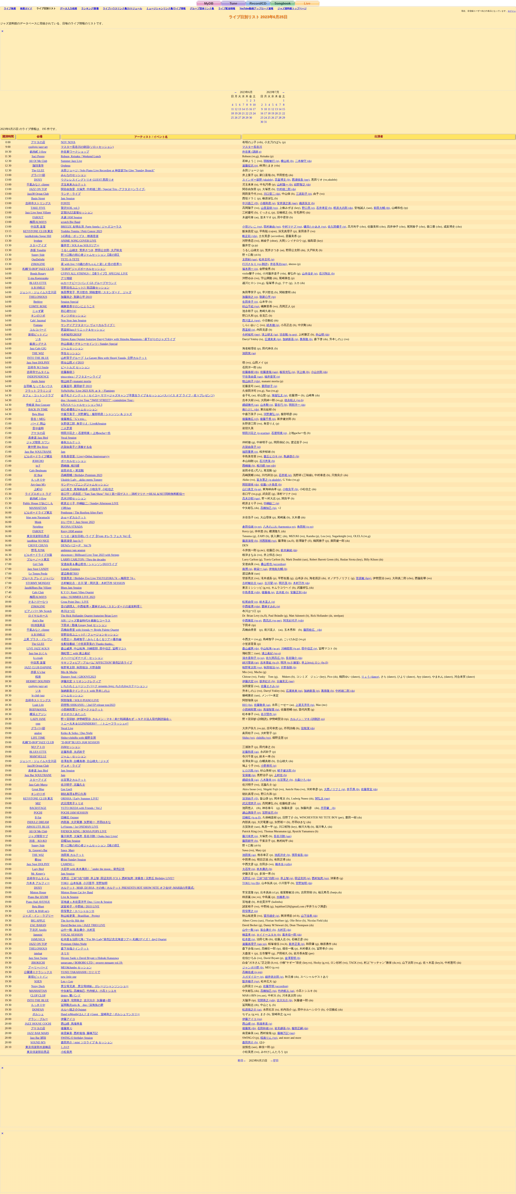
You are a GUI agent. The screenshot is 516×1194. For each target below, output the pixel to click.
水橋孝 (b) (283, 897)
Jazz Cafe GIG (38, 348)
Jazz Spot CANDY (38, 569)
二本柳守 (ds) (303, 161)
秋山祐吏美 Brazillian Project (80, 915)
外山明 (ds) (322, 334)
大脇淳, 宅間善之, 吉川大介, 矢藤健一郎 (86, 1000)
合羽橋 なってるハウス (38, 386)
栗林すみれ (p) (271, 606)
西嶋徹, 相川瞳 (70, 465)
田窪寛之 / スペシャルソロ (77, 911)
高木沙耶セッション (73, 498)
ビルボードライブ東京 (38, 512)
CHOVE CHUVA (38, 545)
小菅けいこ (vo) (252, 226)
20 (239, 113)
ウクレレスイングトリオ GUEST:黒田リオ (87, 179)
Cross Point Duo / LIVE (75, 601)
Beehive (38, 301)
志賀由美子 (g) (251, 446)
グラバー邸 (38, 175)
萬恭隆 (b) (306, 339)
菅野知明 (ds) (304, 883)
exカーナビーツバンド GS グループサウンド (89, 283)
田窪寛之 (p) (250, 911)
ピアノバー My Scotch (38, 611)
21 (243, 113)
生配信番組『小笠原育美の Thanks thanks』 (88, 643)
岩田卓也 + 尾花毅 (72, 470)
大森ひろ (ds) (302, 779)
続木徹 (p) (272, 325)
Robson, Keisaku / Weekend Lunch (81, 156)
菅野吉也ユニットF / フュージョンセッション (90, 634)
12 (236, 109)
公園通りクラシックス (38, 972)
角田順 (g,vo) (305, 526)
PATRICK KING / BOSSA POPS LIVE (84, 831)
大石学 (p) (248, 869)
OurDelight (38, 259)
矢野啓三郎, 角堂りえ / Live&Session (83, 423)
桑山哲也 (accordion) (273, 564)
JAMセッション (70, 747)
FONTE (65, 203)
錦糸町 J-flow (38, 151)
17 (254, 109)
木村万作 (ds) (301, 583)
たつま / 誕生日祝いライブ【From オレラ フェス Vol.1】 (96, 536)
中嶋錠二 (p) (271, 503)
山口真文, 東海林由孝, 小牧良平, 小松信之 (87, 489)
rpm (38, 723)
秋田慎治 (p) (271, 667)
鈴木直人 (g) (267, 601)
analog (38, 733)
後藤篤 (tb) (249, 1028)
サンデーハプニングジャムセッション (85, 484)
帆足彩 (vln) (249, 236)
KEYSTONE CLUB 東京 (38, 231)
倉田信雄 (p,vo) (251, 526)
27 (239, 117)
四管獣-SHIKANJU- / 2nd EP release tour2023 (88, 704)
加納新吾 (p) (290, 339)
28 (243, 117)
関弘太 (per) (322, 798)
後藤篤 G (66, 1028)
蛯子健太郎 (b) (286, 770)
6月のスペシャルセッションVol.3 (81, 404)
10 (254, 104)
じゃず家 (38, 311)
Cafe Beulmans (38, 470)
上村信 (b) (280, 775)
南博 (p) (247, 569)
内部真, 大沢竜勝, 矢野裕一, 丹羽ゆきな (86, 822)
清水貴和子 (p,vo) (253, 658)
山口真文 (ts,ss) (251, 489)
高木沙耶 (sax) (251, 498)
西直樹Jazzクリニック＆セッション (83, 329)
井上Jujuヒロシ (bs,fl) (315, 662)
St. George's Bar (38, 850)
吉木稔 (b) (282, 592)
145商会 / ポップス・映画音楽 (80, 236)
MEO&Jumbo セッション (76, 967)
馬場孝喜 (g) (264, 1023)
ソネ (38, 339)
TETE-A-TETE (70, 259)
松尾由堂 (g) (250, 601)
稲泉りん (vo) (268, 1037)
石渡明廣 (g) (279, 433)
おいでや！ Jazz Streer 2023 (78, 522)
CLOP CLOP (38, 995)
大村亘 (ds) (284, 929)
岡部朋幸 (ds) (250, 484)
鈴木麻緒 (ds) (289, 550)
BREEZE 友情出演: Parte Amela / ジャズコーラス (91, 226)
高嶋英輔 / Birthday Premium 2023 (81, 475)
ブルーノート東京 (38, 559)
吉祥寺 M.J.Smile (38, 367)
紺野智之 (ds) (302, 184)
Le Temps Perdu (38, 573)
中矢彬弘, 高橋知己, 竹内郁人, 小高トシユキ (89, 990)
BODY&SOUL (38, 709)
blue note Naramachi (38, 517)
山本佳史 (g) (309, 273)
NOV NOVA (68, 142)
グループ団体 (202, 8)
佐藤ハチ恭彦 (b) (271, 484)
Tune (233, 3)
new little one (68, 976)
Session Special (69, 301)
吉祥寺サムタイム (38, 372)
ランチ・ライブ (71, 193)
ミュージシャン (166, 8)
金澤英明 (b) (292, 958)
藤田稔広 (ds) (312, 629)
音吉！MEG (38, 418)
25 (232, 117)
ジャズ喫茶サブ (38, 836)
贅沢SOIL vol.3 (70, 207)
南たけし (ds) (250, 409)
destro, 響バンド (71, 995)
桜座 (38, 676)
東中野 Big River (38, 446)
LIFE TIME (38, 737)
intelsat (38, 953)
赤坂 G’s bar (38, 672)
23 (250, 113)
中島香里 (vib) (251, 592)
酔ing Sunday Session (73, 859)
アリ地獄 (66, 278)
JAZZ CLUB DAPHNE (38, 667)
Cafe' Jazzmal (38, 320)
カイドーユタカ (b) (269, 934)
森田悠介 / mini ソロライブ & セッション (87, 1042)
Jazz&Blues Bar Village (38, 587)
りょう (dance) (370, 676)
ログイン (512, 11)
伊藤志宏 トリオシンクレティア (81, 681)
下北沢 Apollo (38, 929)
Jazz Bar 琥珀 (38, 1037)
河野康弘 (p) (271, 414)
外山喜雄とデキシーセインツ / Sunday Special (89, 343)
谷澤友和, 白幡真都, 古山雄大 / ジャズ (85, 761)
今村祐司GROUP (71, 334)
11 (232, 109)
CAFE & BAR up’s (38, 911)
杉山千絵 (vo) (250, 306)
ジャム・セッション (73, 756)
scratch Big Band (70, 222)
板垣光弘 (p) (287, 372)
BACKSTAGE (38, 808)
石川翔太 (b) (327, 273)
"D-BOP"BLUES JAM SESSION (80, 742)
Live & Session (69, 897)
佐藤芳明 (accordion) (275, 986)
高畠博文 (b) (282, 179)
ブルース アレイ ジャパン (38, 578)
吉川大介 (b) (284, 1000)
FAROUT (38, 217)
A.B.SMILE (38, 287)
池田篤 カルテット (72, 854)
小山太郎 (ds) (319, 372)
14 (243, 109)
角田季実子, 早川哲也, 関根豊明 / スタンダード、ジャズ (96, 292)
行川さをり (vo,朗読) (255, 264)
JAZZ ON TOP (38, 189)
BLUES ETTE (38, 283)
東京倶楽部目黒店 (38, 536)
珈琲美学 (38, 165)
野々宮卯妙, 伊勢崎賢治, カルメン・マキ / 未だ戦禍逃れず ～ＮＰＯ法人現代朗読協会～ (116, 719)
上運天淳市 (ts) (304, 704)
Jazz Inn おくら (38, 653)
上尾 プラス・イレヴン (38, 639)
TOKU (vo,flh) (251, 883)
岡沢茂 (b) (285, 583)
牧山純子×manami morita (76, 381)
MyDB (208, 3)
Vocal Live (67, 728)
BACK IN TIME (38, 409)
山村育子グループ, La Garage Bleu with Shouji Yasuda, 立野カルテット (104, 357)
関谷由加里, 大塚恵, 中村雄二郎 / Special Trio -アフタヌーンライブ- (103, 189)
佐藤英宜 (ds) (369, 789)
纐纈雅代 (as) (250, 404)
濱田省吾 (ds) (300, 854)
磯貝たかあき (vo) (315, 226)
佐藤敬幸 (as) (262, 704)
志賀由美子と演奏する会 (76, 446)
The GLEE (38, 170)
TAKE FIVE (38, 207)
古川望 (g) (270, 583)
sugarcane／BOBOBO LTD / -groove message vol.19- (92, 962)
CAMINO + (68, 864)
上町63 (38, 489)
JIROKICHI (38, 962)
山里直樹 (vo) (269, 207)
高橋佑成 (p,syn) (252, 972)
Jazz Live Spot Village (38, 212)
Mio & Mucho (69, 672)
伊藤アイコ (68, 1019)
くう (38, 400)
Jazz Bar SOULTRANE (38, 451)
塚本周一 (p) (250, 268)
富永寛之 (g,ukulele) (269, 479)
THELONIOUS (38, 296)
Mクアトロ (38, 747)
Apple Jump (38, 381)
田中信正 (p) (309, 648)
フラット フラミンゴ (38, 390)
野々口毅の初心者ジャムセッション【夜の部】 (90, 845)
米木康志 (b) (264, 869)
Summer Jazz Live (71, 161)
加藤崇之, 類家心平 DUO (76, 296)
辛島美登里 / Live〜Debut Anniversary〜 (85, 456)
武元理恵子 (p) (251, 803)
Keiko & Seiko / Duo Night (77, 733)
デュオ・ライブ (71, 765)
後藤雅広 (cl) (250, 418)
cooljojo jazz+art (38, 146)
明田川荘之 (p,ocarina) (256, 433)
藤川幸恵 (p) (250, 836)
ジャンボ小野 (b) (252, 967)
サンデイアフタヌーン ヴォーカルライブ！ (88, 325)
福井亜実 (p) (272, 376)
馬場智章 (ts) (271, 709)
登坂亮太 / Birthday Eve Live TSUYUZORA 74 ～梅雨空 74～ (98, 578)
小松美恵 (66, 1051)
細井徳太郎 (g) (274, 976)
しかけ (65, 1047)
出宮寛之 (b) (285, 779)
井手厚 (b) (353, 789)
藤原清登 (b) (250, 540)
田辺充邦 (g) (302, 878)
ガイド (26, 8)
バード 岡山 (38, 423)
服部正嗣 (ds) (300, 1028)
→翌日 (274, 1060)
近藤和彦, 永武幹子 (73, 751)
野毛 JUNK (38, 550)
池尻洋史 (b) (282, 854)
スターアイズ (38, 245)
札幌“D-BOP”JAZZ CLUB (38, 268)
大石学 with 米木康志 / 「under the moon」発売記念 (93, 869)
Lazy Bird (38, 869)
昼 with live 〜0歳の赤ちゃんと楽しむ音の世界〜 (91, 264)
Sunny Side (38, 254)
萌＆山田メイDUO (72, 362)
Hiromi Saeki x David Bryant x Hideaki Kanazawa (90, 958)
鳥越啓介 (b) (291, 456)
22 (247, 113)
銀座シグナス (38, 343)
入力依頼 (68, 8)
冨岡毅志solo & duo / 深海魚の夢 (82, 1005)
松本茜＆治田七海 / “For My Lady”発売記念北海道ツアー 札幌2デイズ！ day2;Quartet (113, 939)
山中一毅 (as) (250, 929)
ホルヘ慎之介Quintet (73, 1009)
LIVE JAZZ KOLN (38, 648)
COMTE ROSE (38, 306)
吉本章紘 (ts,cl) (269, 662)
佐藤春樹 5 (67, 372)
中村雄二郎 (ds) (286, 189)
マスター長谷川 (252, 146)
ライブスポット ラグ (38, 493)
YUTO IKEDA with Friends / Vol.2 (81, 808)
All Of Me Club (38, 161)
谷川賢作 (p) (268, 714)
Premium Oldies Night (74, 943)
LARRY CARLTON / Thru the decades (83, 559)
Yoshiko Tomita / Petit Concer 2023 (81, 231)
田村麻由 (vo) (272, 226)
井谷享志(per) (278, 264)
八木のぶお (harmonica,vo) (279, 526)
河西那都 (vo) (267, 540)
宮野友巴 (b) (270, 812)
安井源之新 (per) (287, 203)
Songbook (283, 3)
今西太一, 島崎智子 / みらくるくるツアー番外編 (91, 639)
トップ (292, 8)
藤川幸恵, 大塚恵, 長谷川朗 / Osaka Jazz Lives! (89, 836)
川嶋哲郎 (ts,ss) (290, 648)
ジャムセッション (72, 348)
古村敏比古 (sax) (252, 583)
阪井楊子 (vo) (250, 981)
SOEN (38, 981)
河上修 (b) (303, 372)
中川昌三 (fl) (250, 203)
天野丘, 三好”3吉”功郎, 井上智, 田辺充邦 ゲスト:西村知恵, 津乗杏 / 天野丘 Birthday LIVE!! (117, 878)
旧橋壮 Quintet (70, 817)
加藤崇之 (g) (250, 296)
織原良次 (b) (307, 203)
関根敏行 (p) (271, 161)
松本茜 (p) (248, 939)
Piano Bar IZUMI (38, 897)
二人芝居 (66, 428)
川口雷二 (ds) (272, 193)
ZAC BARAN (38, 925)
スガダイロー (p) (252, 976)
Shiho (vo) (248, 737)
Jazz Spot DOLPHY (38, 362)
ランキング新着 (90, 8)
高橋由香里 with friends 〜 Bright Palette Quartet (90, 629)
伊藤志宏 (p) (250, 681)
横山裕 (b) (287, 161)
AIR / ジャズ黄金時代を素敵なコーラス (85, 620)
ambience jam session (73, 550)
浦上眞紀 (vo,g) (271, 653)
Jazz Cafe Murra (38, 784)
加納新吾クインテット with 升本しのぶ (85, 690)
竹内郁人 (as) (286, 990)
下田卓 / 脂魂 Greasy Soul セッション (84, 625)
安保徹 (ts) (248, 775)
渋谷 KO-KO (38, 840)
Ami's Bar (38, 620)
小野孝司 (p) (268, 765)
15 (247, 109)
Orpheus (65, 165)
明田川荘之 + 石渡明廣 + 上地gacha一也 (85, 433)
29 (247, 117)
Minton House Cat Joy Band (77, 892)
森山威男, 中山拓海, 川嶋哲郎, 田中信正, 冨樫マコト (94, 648)
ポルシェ (38, 1014)
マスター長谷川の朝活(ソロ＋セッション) (87, 146)
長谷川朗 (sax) (282, 836)
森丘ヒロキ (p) (273, 456)
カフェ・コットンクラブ (38, 395)
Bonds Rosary (38, 273)
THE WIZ (38, 353)
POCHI (38, 812)
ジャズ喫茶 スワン (38, 442)
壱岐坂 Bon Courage (38, 404)
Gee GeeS (66, 789)
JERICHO (38, 461)
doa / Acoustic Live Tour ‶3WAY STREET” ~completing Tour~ (97, 400)
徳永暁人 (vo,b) (294, 400)
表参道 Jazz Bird (38, 437)
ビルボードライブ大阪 (38, 554)
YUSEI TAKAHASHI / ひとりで (80, 972)
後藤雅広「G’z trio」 (74, 418)
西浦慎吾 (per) (301, 179)
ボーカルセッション (73, 461)
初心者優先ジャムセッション (79, 409)
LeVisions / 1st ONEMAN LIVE (79, 826)
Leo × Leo (67, 981)
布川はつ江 (68, 611)
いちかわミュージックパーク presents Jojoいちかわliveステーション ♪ (104, 686)
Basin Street (38, 198)
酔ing (38, 859)
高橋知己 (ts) (268, 507)
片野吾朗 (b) (288, 667)
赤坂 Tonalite (38, 250)
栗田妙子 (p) (269, 386)
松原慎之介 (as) (251, 1009)
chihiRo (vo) (263, 737)
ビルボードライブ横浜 (38, 456)
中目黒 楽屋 (38, 226)
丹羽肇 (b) (328, 808)
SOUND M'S (38, 1042)
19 (236, 113)
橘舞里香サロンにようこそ (78, 306)
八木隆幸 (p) (268, 779)
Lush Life (38, 704)
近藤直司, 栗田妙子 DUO (76, 386)
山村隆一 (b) (284, 184)
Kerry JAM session (71, 531)
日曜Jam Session (70, 840)
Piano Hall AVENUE (38, 901)
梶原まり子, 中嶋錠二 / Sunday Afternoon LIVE (90, 503)
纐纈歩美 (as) (250, 779)
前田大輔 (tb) (382, 207)
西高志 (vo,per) (272, 620)
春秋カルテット (71, 442)
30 (250, 117)
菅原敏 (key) (363, 578)
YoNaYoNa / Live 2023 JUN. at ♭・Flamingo (88, 390)
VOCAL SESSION (72, 934)
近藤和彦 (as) (250, 751)
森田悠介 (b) (250, 1042)
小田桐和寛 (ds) (252, 709)
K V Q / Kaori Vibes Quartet (77, 592)
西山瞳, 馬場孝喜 (71, 1023)
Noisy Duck (38, 986)
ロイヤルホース (38, 615)
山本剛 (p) (266, 404)
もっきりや (38, 479)
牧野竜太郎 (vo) (252, 667)
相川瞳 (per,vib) (266, 465)
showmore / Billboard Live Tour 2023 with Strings (90, 554)
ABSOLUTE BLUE (38, 826)
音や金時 (38, 428)
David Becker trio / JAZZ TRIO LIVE (83, 925)
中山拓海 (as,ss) (270, 648)
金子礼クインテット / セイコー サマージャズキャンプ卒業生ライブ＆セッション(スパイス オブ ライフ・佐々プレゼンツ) (137, 395)
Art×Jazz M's (38, 484)
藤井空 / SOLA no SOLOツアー (80, 245)
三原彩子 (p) (304, 193)
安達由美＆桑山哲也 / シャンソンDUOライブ (89, 564)
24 (254, 113)
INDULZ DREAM (38, 822)
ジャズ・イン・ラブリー (38, 915)
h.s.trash (38, 658)
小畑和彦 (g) (267, 203)
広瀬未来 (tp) (273, 339)
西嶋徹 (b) (248, 465)
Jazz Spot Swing (38, 958)
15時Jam (66, 507)
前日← (242, 1060)
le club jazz (38, 695)
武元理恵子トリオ (72, 803)
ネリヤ (65, 953)
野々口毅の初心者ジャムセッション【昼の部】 (90, 254)
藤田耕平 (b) (250, 840)
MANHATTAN (38, 507)
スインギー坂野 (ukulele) (257, 179)
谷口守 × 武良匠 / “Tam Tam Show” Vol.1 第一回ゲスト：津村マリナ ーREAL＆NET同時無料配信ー (123, 493)
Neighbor (38, 526)
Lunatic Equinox (70, 569)
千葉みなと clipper (38, 184)
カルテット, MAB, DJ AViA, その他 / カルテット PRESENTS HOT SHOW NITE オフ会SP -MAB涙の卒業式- (128, 887)
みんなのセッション (73, 175)
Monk (38, 522)
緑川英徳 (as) (250, 662)
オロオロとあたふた (73, 714)
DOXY (38, 179)
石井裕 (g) (285, 475)
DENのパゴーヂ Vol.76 (76, 545)
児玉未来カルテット (73, 184)
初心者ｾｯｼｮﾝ (68, 311)
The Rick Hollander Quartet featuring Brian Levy (89, 615)
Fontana (38, 325)
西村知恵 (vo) (320, 878)
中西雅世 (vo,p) (251, 620)
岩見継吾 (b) (282, 1028)
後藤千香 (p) (268, 418)
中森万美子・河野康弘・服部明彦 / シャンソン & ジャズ (96, 414)
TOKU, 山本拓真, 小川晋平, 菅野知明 (84, 883)
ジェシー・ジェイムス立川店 (38, 292)
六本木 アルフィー (38, 883)
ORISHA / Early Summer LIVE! (80, 798)
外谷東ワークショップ (75, 151)
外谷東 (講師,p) (251, 151)
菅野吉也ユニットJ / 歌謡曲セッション (85, 287)
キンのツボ (38, 315)
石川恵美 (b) (267, 461)
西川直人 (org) (251, 320)
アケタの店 (38, 142)
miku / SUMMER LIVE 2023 (78, 597)
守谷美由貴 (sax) (252, 376)
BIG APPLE (38, 920)
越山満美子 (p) (251, 812)
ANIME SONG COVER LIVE (78, 240)
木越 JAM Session (71, 217)
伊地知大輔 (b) (278, 569)
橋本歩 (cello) (283, 864)
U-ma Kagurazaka (38, 278)
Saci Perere (38, 156)
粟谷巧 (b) (281, 404)
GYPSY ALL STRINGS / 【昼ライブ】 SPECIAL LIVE (94, 273)
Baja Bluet (38, 414)
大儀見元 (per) (285, 681)
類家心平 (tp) (267, 296)
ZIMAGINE (38, 264)
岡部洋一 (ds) (297, 404)
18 (232, 113)
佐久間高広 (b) (275, 658)
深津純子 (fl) (250, 798)
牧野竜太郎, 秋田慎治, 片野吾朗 (81, 667)
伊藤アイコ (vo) (252, 1019)
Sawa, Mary (68, 850)
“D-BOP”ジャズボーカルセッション (83, 268)
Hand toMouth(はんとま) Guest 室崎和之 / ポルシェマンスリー (100, 1014)
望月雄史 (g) (271, 915)
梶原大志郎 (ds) (343, 207)
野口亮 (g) (308, 207)
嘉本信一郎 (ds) (292, 934)
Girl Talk (38, 564)
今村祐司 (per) (251, 334)
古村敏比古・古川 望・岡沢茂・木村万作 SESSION (93, 583)
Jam (63, 451)
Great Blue (38, 789)
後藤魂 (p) (268, 592)
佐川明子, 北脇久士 (73, 784)
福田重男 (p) (250, 451)
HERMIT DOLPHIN (38, 681)
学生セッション (71, 353)
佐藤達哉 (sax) (269, 372)
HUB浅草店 (38, 625)
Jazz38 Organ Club (38, 193)
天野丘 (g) (248, 878)
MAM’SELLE (38, 756)
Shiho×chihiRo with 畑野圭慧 (78, 737)
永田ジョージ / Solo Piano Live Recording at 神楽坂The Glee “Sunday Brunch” (108, 170)
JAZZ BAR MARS (38, 1033)
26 (236, 117)
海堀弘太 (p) (279, 395)
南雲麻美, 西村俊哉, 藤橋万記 (79, 1033)
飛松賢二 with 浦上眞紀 (75, 653)
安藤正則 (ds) (298, 592)
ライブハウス (122, 8)
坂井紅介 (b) (267, 681)
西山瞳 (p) (248, 1023)
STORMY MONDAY (38, 583)
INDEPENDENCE (38, 376)
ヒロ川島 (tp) (250, 770)
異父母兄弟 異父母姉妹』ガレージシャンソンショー (95, 986)
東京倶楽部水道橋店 (38, 1047)
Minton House (38, 892)
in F (38, 465)
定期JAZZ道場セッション (77, 212)
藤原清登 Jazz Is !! (72, 540)
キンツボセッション (73, 315)
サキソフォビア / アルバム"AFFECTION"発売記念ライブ (96, 662)
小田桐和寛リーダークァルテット (82, 709)
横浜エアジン (38, 714)
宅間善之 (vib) (266, 1000)
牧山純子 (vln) (251, 381)
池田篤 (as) (249, 353)
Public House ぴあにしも (38, 503)
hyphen (38, 240)
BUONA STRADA (72, 526)
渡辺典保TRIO (70, 573)
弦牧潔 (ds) (308, 728)
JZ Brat (38, 475)
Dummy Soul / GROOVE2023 (78, 676)
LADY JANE (38, 719)
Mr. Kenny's (38, 873)
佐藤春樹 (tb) (250, 372)
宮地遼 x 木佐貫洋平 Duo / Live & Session (86, 901)
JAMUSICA (38, 939)
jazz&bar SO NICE (38, 540)
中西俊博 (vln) (251, 606)
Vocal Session (68, 437)
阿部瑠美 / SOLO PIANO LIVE (80, 700)
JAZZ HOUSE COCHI (38, 1023)
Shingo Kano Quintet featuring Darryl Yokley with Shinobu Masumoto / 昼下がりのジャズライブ (118, 339)
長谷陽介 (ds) (294, 658)
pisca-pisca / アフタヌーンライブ (81, 376)
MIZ (38, 803)
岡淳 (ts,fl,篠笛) (290, 662)
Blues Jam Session (71, 587)
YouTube (256, 8)
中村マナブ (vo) (292, 226)
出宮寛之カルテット (73, 779)
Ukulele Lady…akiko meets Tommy (81, 479)
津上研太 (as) (270, 334)
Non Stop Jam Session (73, 320)
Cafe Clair (38, 592)
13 (239, 109)
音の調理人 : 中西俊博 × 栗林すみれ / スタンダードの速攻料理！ (101, 606)
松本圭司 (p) (266, 259)
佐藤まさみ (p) (270, 686)
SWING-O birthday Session (77, 1037)
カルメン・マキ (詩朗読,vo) (307, 719)
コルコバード (38, 329)
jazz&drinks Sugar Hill (38, 236)
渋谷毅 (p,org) (288, 334)
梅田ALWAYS (38, 222)
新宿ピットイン (38, 334)
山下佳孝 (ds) (309, 915)
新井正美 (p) (296, 943)
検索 (10, 8)
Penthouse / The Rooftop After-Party (82, 512)
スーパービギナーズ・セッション (82, 658)
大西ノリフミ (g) (334, 789)
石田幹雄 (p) (265, 1028)
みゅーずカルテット (73, 517)
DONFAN (38, 1009)
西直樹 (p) (248, 329)
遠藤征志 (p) (250, 165)
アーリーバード (38, 967)
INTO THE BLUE (38, 357)
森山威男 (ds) (250, 648)
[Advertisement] (121, 62)
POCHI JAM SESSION (74, 812)
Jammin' (38, 934)
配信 (226, 8)
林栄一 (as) (260, 569)
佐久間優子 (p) (337, 226)
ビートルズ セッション (75, 367)
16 (250, 109)
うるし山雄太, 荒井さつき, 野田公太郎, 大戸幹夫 (91, 250)
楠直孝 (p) (248, 934)
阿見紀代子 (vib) (293, 620)
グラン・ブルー (38, 1019)
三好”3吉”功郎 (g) (268, 878)
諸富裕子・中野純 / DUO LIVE (80, 906)
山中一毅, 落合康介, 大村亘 (78, 929)
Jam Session (68, 198)
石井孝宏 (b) (324, 207)
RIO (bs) (247, 704)
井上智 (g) (286, 878)
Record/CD (258, 3)
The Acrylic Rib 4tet (72, 920)
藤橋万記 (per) (286, 1033)
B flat (38, 817)
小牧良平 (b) (290, 489)
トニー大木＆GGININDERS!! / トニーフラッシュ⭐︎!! (95, 723)
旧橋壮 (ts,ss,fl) (251, 817)
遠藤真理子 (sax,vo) (254, 943)
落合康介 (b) (268, 929)
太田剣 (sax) (249, 259)
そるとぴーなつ (38, 601)
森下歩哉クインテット (75, 948)
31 (265, 121)
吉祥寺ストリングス (38, 203)
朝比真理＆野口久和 (73, 793)
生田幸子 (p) (250, 301)
